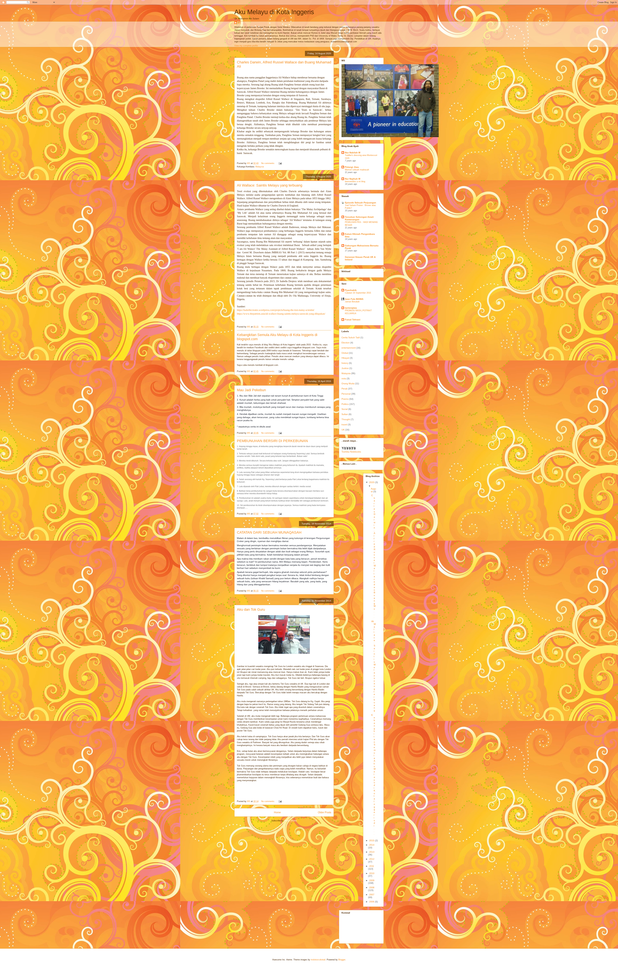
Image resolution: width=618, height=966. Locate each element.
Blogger (341, 959)
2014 (371, 845)
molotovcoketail (318, 959)
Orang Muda (348, 383)
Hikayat (345, 358)
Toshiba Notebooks (351, 451)
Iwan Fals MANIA (354, 299)
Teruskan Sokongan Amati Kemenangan (359, 218)
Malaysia (259, 166)
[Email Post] (280, 163)
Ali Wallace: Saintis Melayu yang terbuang (269, 185)
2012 (371, 859)
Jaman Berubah (352, 301)
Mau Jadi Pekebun (251, 390)
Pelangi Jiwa (352, 167)
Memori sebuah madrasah (357, 169)
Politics (345, 404)
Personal (346, 393)
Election (346, 342)
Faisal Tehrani (352, 319)
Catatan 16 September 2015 (358, 293)
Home (277, 812)
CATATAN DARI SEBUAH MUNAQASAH (269, 532)
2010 (371, 873)
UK (343, 429)
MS (239, 23)
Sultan (345, 414)
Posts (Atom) (290, 820)
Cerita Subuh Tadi (351, 337)
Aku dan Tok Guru (251, 609)
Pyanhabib (351, 290)
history (345, 363)
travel (344, 424)
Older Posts (324, 812)
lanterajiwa (351, 308)
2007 (371, 894)
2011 (371, 866)
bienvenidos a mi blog (355, 181)
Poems (345, 399)
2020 (372, 482)
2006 (372, 901)
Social (345, 409)
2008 (371, 887)
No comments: (268, 163)
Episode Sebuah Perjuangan (360, 202)
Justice (345, 368)
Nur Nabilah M (352, 152)
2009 (371, 880)
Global (345, 353)
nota (344, 378)
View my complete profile (246, 45)
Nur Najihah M (352, 178)
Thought (346, 419)
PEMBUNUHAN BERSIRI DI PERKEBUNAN (272, 441)
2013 (371, 852)
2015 (372, 840)
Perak (344, 388)
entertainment (349, 347)
